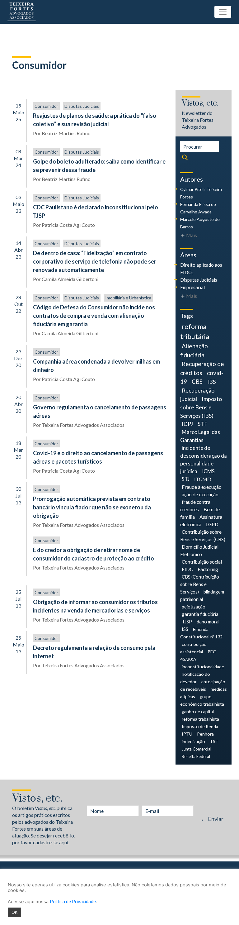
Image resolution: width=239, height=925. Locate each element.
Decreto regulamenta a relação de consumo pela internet (94, 652)
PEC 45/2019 (198, 655)
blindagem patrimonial (202, 595)
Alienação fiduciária (194, 350)
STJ (186, 479)
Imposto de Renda (200, 726)
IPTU (187, 734)
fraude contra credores (195, 505)
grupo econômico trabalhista (202, 700)
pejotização (193, 606)
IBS (211, 381)
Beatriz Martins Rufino (66, 133)
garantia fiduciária (200, 614)
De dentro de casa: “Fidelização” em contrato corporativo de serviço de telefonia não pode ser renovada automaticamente (94, 261)
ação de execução (200, 494)
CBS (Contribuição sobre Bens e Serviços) (199, 584)
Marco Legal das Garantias (200, 436)
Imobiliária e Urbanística (128, 297)
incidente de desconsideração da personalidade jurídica (203, 459)
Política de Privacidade (73, 901)
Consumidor (46, 106)
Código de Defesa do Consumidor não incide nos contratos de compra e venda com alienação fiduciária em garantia (94, 315)
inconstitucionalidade (203, 666)
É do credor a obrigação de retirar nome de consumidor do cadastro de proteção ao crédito (93, 554)
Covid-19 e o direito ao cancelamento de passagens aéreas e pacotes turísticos (98, 457)
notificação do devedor (195, 677)
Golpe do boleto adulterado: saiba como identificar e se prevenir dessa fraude (99, 165)
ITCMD (202, 479)
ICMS (208, 471)
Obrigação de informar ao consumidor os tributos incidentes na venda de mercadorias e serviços (95, 606)
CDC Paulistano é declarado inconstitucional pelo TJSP (95, 211)
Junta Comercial (196, 748)
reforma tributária (194, 331)
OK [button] (14, 912)
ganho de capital (198, 711)
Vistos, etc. (200, 103)
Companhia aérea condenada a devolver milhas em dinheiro (96, 365)
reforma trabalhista (200, 719)
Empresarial (192, 287)
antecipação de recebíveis (202, 685)
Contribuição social (202, 562)
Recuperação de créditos (202, 368)
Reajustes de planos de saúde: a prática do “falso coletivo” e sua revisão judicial (94, 119)
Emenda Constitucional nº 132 (201, 633)
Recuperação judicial (197, 394)
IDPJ (187, 424)
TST (214, 741)
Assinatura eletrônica (201, 520)
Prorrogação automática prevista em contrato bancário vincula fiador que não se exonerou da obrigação (92, 507)
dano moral (208, 621)
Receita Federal (196, 756)
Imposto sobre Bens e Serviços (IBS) (201, 407)
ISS (185, 629)
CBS (197, 381)
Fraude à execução (202, 487)
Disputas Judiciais (81, 106)
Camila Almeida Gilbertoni (70, 279)
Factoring (208, 569)
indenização (193, 741)
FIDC (187, 569)
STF (202, 424)
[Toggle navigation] (223, 12)
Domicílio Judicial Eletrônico (199, 550)
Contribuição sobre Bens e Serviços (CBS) (202, 535)
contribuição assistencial (193, 647)
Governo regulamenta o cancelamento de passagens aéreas (99, 411)
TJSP (187, 621)
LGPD (212, 524)
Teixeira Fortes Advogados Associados (83, 425)
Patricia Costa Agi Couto (68, 225)
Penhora (205, 734)
